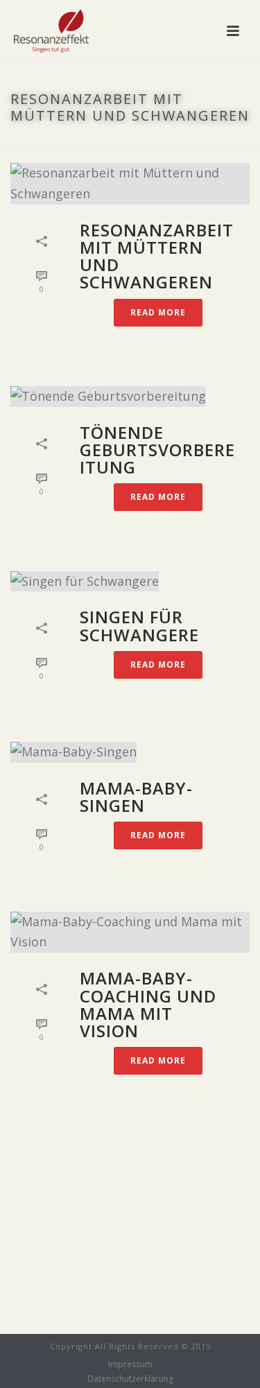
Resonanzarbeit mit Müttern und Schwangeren (157, 256)
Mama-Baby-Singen (136, 797)
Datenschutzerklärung (130, 1379)
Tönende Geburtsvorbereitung (157, 449)
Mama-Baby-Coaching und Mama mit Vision (148, 1004)
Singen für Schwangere (139, 625)
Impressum (130, 1364)
